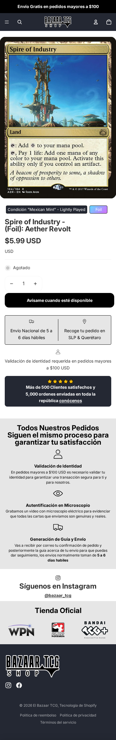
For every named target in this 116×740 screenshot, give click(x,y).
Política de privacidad (78, 715)
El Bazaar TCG (45, 705)
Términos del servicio (58, 722)
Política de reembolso (38, 715)
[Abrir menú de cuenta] (95, 22)
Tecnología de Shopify (78, 705)
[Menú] (7, 22)
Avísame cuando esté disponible (60, 300)
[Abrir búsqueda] (19, 22)
